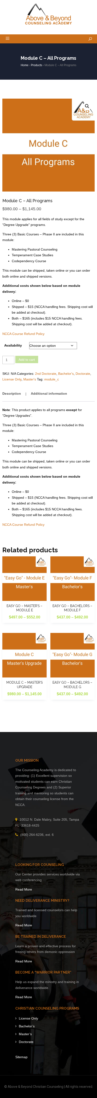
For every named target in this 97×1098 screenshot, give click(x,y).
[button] (87, 106)
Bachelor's (66, 373)
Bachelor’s (27, 1026)
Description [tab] (11, 393)
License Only (11, 379)
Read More (23, 889)
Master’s (25, 1034)
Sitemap (21, 1057)
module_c (51, 379)
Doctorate (83, 373)
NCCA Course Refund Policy (23, 334)
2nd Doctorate (45, 373)
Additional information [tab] (49, 393)
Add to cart (27, 359)
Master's (29, 379)
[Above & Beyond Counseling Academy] (48, 14)
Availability (13, 345)
